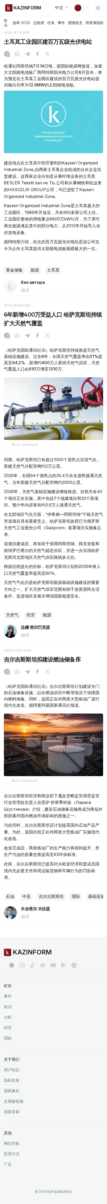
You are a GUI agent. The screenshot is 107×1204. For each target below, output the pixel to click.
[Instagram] (7, 54)
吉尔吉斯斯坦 (51, 896)
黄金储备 (14, 270)
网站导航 (11, 1143)
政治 (8, 1006)
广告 (8, 1164)
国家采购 (11, 1111)
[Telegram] (27, 54)
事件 (61, 22)
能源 (35, 270)
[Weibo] (42, 965)
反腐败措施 (13, 1101)
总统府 (38, 22)
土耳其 (53, 270)
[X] (47, 54)
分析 (8, 1017)
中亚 (26, 896)
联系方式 (11, 1153)
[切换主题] (81, 8)
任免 (51, 22)
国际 (76, 896)
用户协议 (11, 1069)
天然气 (12, 614)
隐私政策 (11, 1080)
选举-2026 (21, 22)
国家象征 (11, 1090)
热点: (6, 22)
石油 (10, 896)
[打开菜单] (98, 8)
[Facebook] (37, 54)
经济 (30, 614)
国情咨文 (75, 22)
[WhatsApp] (17, 54)
